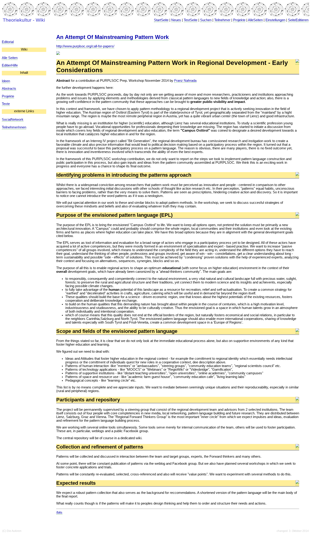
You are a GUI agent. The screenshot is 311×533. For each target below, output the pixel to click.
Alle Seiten (10, 58)
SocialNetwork (12, 119)
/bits (59, 512)
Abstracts (9, 88)
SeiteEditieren (298, 20)
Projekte (239, 20)
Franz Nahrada (185, 80)
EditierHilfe (10, 65)
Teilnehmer (222, 20)
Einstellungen (275, 20)
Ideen (6, 81)
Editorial (8, 42)
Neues (176, 20)
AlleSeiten (255, 20)
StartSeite (161, 20)
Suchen (206, 20)
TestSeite (190, 20)
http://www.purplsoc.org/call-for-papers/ (85, 46)
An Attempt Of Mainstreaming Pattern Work (112, 37)
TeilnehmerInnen (14, 127)
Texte (6, 104)
